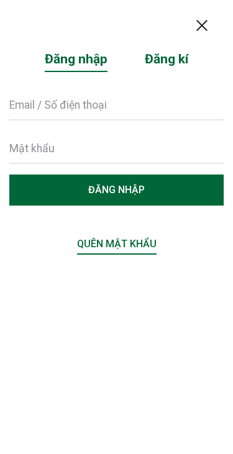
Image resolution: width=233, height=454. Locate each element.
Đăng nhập (76, 59)
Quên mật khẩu (117, 244)
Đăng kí (166, 59)
